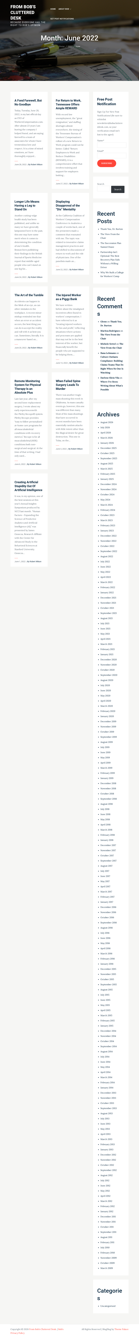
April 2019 (105, 762)
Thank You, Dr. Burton (111, 229)
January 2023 (107, 530)
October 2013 (107, 1103)
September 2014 (108, 1046)
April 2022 (105, 577)
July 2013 (104, 1118)
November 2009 (108, 1257)
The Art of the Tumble (29, 295)
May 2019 (105, 757)
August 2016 (106, 927)
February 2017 (107, 896)
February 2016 (107, 958)
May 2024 (105, 499)
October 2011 (107, 1226)
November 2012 (108, 1159)
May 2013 (105, 1128)
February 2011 (107, 1242)
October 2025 (107, 453)
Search (100, 184)
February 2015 (107, 1020)
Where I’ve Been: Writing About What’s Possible (111, 385)
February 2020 (107, 711)
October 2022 (107, 546)
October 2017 (107, 855)
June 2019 (105, 752)
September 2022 (108, 551)
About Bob (64, 9)
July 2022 (105, 561)
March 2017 (106, 891)
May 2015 (105, 1005)
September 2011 (108, 1232)
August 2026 (106, 422)
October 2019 (107, 731)
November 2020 (108, 664)
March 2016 (106, 953)
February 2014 (107, 1082)
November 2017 (108, 850)
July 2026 (105, 427)
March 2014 (106, 1077)
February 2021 (107, 649)
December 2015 (108, 969)
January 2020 (107, 716)
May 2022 (105, 571)
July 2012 (104, 1180)
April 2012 (105, 1196)
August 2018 (106, 804)
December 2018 (108, 783)
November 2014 (108, 1036)
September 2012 (108, 1170)
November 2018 (108, 788)
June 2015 (105, 1000)
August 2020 (106, 680)
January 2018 (106, 840)
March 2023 (106, 520)
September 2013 (108, 1108)
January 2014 (106, 1087)
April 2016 (105, 948)
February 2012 (107, 1206)
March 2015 (106, 1015)
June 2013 (105, 1123)
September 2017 (108, 860)
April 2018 (105, 824)
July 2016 (104, 932)
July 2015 (104, 994)
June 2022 (105, 566)
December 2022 (108, 535)
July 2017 (104, 871)
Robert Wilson (36, 164)
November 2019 (108, 726)
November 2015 (108, 974)
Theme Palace (121, 1329)
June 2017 (105, 876)
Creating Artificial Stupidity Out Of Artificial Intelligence (28, 486)
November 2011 (108, 1221)
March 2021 (106, 644)
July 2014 (104, 1056)
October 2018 (107, 793)
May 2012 (105, 1190)
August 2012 (106, 1175)
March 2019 (106, 767)
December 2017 (108, 845)
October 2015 (107, 979)
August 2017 (106, 865)
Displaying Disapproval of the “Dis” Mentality (68, 205)
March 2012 (106, 1201)
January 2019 (106, 778)
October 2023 (107, 515)
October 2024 (107, 494)
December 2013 (108, 1092)
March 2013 (106, 1139)
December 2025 (108, 448)
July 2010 (105, 1247)
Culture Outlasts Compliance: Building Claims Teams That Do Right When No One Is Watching (111, 364)
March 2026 (106, 437)
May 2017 (105, 881)
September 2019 (108, 737)
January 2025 (107, 479)
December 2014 (108, 1030)
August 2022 (106, 556)
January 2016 (106, 963)
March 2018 (106, 829)
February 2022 (107, 587)
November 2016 (108, 912)
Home (53, 9)
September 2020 (108, 675)
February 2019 (107, 773)
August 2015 (106, 989)
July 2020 (105, 685)
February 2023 (107, 525)
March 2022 (106, 582)
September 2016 (108, 922)
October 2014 (107, 1041)
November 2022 (108, 541)
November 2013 (108, 1098)
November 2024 (108, 489)
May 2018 (105, 819)
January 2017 (106, 902)
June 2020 (105, 690)
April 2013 (105, 1134)
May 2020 (105, 695)
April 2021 (105, 639)
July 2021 (104, 623)
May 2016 (105, 943)
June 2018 (105, 814)
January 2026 (107, 443)
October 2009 (107, 1263)
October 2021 (107, 608)
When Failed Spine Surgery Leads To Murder (68, 384)
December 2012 (108, 1154)
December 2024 (108, 484)
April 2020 (105, 700)
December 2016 (108, 907)
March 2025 (106, 468)
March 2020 (106, 706)
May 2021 (105, 633)
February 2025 (107, 473)
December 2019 (108, 721)
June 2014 (105, 1061)
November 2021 (108, 602)
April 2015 (105, 1010)
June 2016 (105, 938)
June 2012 (105, 1185)
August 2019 (106, 742)
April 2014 (105, 1072)
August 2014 (106, 1051)
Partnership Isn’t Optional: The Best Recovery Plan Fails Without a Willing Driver (110, 260)
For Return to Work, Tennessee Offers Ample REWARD (68, 104)
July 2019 (104, 747)
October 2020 (107, 669)
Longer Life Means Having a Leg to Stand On (27, 205)
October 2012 (107, 1165)
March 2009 (106, 1268)
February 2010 (107, 1252)
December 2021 (108, 597)
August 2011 (106, 1237)
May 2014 (105, 1067)
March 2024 (106, 504)
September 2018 (108, 798)
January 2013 (106, 1149)
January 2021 (106, 654)
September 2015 (108, 984)
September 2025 (108, 458)
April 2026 (105, 432)
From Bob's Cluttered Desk (23, 12)
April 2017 (105, 886)
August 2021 (106, 618)
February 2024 (107, 510)
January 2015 (106, 1025)
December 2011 (108, 1216)
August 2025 (106, 463)
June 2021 (105, 628)
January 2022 (107, 592)
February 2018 (107, 835)
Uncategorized (108, 1306)
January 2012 (106, 1211)
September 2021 (108, 613)
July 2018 (104, 809)
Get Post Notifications (62, 19)
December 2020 (108, 659)
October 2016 (107, 917)
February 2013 (107, 1144)
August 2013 (106, 1113)
